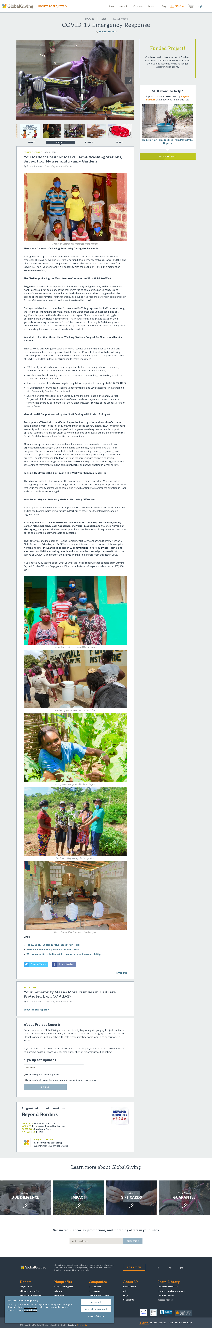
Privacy (153, 1323)
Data (189, 1323)
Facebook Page (42, 1129)
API (184, 1323)
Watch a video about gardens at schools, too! (53, 949)
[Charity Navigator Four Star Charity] (145, 1312)
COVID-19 (89, 18)
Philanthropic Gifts (29, 1291)
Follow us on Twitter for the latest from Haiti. (53, 944)
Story (31, 142)
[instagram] (170, 1267)
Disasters (152, 6)
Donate (51, 6)
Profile (39, 1131)
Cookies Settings (96, 1316)
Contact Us (128, 1299)
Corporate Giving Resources (171, 1291)
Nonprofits (124, 6)
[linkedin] (181, 1267)
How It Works (129, 1286)
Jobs (125, 1291)
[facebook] (158, 1267)
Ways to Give (26, 1286)
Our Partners (95, 1291)
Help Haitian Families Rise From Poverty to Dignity (167, 141)
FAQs (125, 1295)
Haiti (104, 18)
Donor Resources (166, 1295)
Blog (164, 6)
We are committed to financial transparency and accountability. (64, 954)
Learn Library (169, 1282)
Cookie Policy (30, 1310)
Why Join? (58, 1291)
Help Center (134, 1267)
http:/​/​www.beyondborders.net (49, 1126)
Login (200, 6)
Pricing (178, 1323)
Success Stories (165, 1299)
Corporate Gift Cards (99, 1295)
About (112, 6)
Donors (25, 1282)
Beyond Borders (108, 31)
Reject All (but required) (96, 1309)
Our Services (95, 1286)
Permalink (121, 972)
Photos (90, 142)
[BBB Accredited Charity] (167, 1313)
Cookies (162, 1323)
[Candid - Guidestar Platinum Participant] (155, 1312)
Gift (180, 6)
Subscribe (133, 1241)
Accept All (96, 1302)
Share (119, 142)
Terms (170, 1323)
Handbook (59, 1295)
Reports (60, 142)
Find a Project (167, 156)
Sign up (45, 1087)
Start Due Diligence (63, 1286)
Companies (138, 6)
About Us (130, 1282)
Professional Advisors (30, 1295)
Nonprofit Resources (168, 1286)
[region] (59, 1309)
